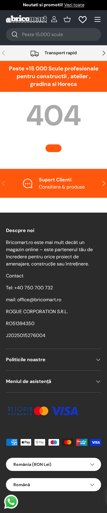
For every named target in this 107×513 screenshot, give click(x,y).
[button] (67, 19)
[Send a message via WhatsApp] (11, 502)
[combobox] (53, 34)
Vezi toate (74, 4)
